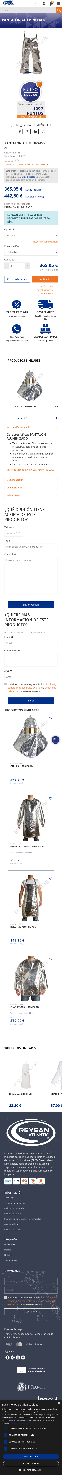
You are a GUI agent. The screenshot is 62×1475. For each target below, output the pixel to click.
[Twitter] (12, 1357)
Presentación (11, 246)
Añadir (46, 279)
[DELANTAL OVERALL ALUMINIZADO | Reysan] (31, 818)
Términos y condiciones (15, 1203)
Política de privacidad (14, 1208)
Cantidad (9, 259)
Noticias (8, 1255)
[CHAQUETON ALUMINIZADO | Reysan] (31, 978)
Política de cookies (13, 1229)
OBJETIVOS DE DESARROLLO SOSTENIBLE (8, 1181)
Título (7, 540)
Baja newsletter (11, 1224)
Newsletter (12, 1271)
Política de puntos (31, 117)
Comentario (10, 554)
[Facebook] (7, 1357)
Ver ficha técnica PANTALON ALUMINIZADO (30, 469)
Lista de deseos (19, 279)
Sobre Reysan (10, 1260)
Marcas (7, 1249)
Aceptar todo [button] (31, 1456)
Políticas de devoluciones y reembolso (45, 290)
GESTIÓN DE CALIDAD (33, 1181)
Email (7, 637)
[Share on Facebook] (19, 131)
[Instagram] (17, 1357)
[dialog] (31, 1437)
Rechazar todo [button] (31, 1463)
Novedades (9, 1244)
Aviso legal (9, 1197)
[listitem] (30, 395)
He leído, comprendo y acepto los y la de (32, 688)
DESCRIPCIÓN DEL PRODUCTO (17, 204)
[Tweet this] (27, 131)
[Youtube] (22, 1357)
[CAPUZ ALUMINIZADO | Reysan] (31, 737)
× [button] (59, 1403)
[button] (28, 72)
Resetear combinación (45, 241)
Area (6, 670)
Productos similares (21, 710)
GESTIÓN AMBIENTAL (41, 1181)
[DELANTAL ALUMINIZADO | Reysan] (31, 898)
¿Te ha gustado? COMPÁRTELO (31, 125)
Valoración (10, 527)
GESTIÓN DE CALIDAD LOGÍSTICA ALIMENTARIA (16, 1181)
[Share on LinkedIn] (35, 131)
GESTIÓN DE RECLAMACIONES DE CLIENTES (24, 1181)
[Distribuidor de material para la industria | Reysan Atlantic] (8, 3)
